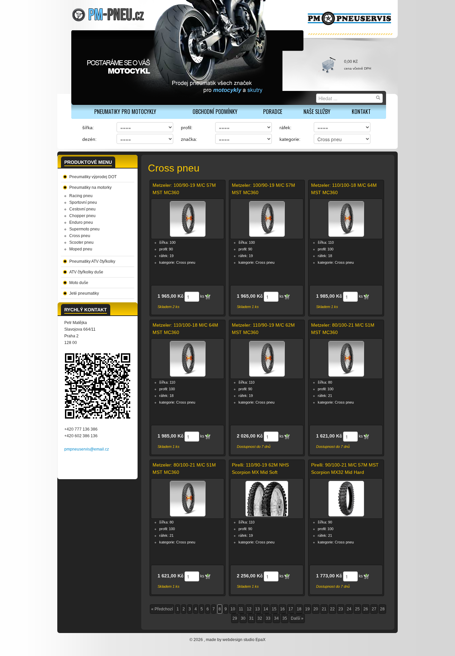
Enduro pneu (81, 222)
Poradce (272, 112)
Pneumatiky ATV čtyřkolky (92, 261)
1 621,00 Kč (329, 436)
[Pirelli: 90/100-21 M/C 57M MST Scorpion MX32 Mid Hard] (346, 498)
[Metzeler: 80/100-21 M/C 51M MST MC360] (346, 358)
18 (299, 609)
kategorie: (289, 139)
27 (374, 609)
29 (234, 618)
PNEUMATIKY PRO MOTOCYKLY (125, 112)
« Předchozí (162, 609)
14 (265, 609)
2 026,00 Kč (250, 436)
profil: (187, 127)
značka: (189, 139)
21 (324, 609)
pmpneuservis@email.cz (86, 449)
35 (284, 618)
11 (241, 609)
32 (259, 618)
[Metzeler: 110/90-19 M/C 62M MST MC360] (267, 358)
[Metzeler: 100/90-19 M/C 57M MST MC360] (188, 218)
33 (268, 618)
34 (276, 618)
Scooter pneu (81, 242)
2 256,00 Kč (250, 575)
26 (365, 609)
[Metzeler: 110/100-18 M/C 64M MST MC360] (346, 218)
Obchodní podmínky (215, 112)
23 (340, 609)
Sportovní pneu (83, 202)
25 (357, 609)
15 (274, 609)
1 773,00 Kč (329, 575)
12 (249, 609)
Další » (297, 618)
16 (282, 609)
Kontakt (361, 112)
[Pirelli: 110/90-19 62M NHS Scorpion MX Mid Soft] (266, 498)
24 (349, 609)
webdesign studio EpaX (244, 639)
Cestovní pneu (82, 209)
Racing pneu (81, 195)
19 (307, 609)
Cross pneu (79, 235)
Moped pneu (80, 249)
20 (315, 609)
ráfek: (285, 127)
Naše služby (316, 112)
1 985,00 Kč (329, 296)
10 (232, 609)
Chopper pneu (82, 215)
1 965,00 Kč (171, 296)
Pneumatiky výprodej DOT (93, 176)
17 (290, 609)
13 (257, 609)
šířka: (88, 127)
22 (332, 609)
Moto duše (78, 282)
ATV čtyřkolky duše (86, 272)
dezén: (89, 139)
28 (382, 609)
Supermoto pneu (84, 229)
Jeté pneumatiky (84, 293)
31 (251, 618)
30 (243, 618)
